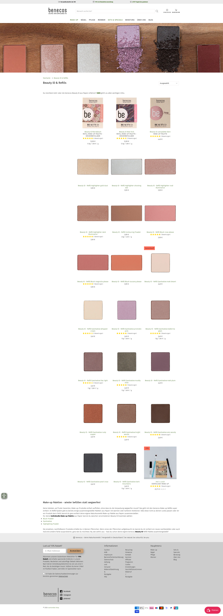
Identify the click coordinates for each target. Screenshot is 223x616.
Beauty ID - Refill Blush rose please (160, 232)
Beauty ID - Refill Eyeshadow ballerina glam (160, 330)
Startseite (46, 78)
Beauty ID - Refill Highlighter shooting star (126, 187)
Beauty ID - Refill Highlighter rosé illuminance (160, 187)
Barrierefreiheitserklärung (113, 557)
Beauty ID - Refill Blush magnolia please (92, 281)
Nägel (83, 20)
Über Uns (141, 20)
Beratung (129, 20)
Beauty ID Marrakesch (93, 132)
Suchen (107, 550)
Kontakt (128, 555)
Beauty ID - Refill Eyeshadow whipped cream (92, 330)
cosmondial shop (53, 607)
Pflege (92, 20)
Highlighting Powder (51, 524)
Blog (151, 20)
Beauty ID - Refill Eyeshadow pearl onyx (93, 482)
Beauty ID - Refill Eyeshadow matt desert (160, 281)
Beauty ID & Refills (61, 78)
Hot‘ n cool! (160, 482)
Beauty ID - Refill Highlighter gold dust (93, 186)
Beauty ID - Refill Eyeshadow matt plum (160, 380)
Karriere (128, 557)
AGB (105, 552)
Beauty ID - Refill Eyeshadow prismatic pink (126, 330)
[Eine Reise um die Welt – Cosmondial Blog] (111, 48)
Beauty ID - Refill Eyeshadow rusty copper (93, 433)
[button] (93, 138)
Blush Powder (48, 519)
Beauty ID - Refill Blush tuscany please (126, 281)
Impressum (108, 555)
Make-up (74, 20)
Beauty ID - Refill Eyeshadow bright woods (126, 433)
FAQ (105, 577)
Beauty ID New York (126, 132)
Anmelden (75, 550)
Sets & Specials (115, 20)
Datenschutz (63, 576)
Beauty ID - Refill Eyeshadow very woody (160, 432)
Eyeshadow (47, 521)
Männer (101, 20)
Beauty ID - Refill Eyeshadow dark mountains (126, 483)
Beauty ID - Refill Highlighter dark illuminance (93, 233)
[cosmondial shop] (57, 11)
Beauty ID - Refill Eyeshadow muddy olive (127, 381)
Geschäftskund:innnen (133, 569)
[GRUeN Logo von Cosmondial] (50, 595)
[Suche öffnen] (157, 11)
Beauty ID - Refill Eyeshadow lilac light (93, 380)
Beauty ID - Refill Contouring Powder (126, 232)
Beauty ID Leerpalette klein (160, 132)
